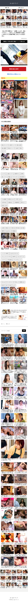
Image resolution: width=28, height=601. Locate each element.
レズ (14, 285)
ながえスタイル (14, 253)
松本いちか (4, 205)
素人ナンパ (4, 145)
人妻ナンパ (12, 145)
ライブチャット (17, 259)
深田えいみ (11, 199)
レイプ (3, 173)
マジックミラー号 (6, 256)
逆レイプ (4, 177)
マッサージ (10, 282)
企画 (17, 148)
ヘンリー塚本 (5, 253)
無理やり (17, 173)
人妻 (3, 228)
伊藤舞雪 (17, 202)
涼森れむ (10, 202)
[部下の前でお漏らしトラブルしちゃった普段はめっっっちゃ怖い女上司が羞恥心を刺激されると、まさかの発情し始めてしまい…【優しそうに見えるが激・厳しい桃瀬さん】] (20, 118)
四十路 (17, 228)
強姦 (9, 177)
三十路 (12, 228)
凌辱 (22, 173)
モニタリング (21, 256)
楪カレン (23, 202)
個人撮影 (4, 148)
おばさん (8, 231)
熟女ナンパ (11, 148)
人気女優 (9, 259)
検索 (24, 330)
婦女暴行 (22, 177)
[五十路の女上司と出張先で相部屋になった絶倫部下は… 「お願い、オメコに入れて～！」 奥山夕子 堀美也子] (7, 118)
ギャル (3, 282)
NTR (3, 285)
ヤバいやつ (15, 177)
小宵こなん (18, 199)
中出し (16, 282)
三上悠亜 (4, 199)
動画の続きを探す (14, 69)
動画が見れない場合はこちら (14, 74)
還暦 (3, 231)
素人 (21, 148)
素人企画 (19, 145)
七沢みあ (4, 202)
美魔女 (14, 231)
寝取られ (22, 282)
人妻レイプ (10, 173)
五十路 (22, 228)
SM (10, 285)
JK (6, 285)
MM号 (14, 256)
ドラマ (3, 259)
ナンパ (3, 151)
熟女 (7, 228)
